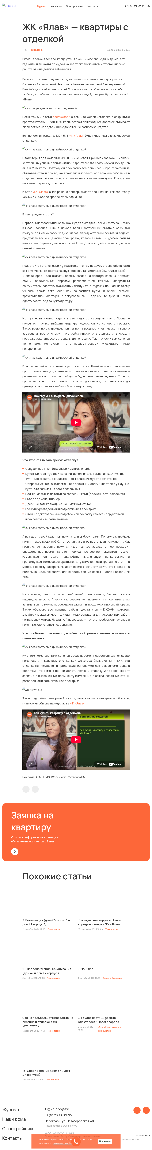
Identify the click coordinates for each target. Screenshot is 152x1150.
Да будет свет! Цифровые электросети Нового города (98, 1020)
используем (47, 1139)
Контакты (92, 6)
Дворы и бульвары (112, 978)
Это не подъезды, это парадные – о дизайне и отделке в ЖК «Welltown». (47, 1022)
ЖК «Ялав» (76, 136)
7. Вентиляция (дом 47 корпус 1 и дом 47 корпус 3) (46, 922)
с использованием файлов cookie (66, 1143)
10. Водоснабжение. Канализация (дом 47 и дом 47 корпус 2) (46, 971)
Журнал (10, 1110)
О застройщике (74, 6)
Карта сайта (143, 1135)
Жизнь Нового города (109, 1027)
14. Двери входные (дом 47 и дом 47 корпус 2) (46, 1073)
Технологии (36, 49)
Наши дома (56, 6)
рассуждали (61, 117)
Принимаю (105, 1141)
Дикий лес (85, 969)
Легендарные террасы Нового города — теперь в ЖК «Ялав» (100, 922)
